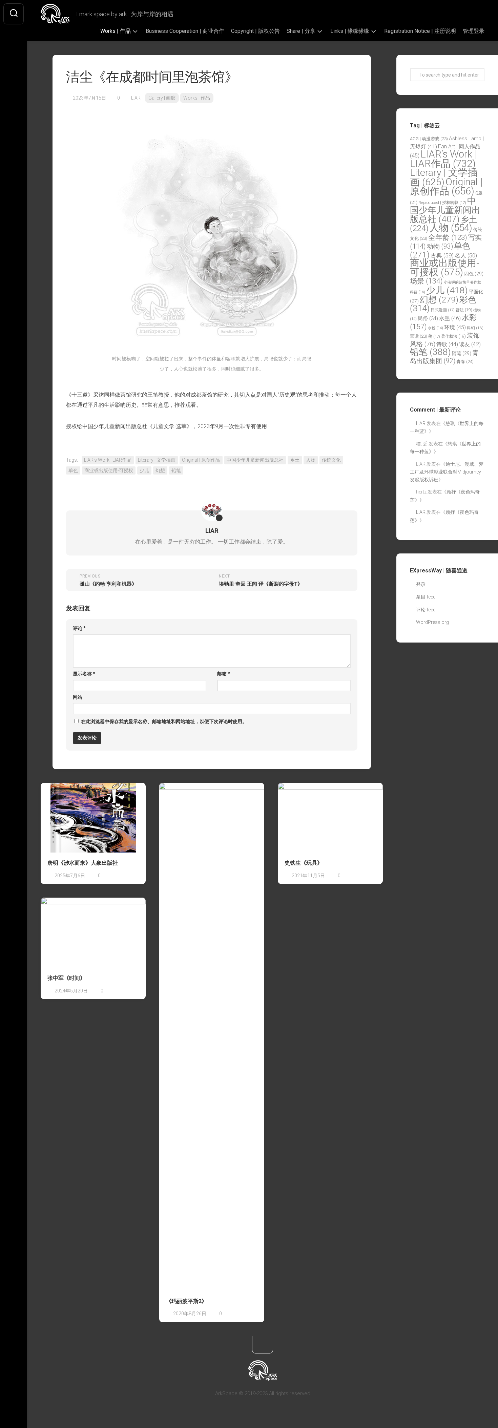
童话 (418, 336)
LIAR (136, 98)
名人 (466, 255)
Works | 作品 (115, 31)
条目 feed (426, 597)
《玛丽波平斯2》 (186, 1301)
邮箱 (223, 673)
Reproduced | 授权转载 (442, 202)
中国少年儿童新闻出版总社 (255, 460)
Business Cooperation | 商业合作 (185, 31)
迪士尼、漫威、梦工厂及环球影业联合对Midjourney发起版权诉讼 (446, 471)
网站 (77, 697)
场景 (426, 281)
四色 (473, 273)
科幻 (475, 328)
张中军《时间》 (66, 978)
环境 (455, 327)
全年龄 (447, 237)
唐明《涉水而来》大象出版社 (82, 863)
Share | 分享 (301, 31)
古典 (442, 255)
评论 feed (426, 609)
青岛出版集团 (444, 357)
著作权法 (453, 336)
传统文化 (331, 460)
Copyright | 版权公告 (255, 31)
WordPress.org (432, 622)
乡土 (294, 460)
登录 (421, 584)
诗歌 (447, 344)
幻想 (160, 470)
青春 (465, 361)
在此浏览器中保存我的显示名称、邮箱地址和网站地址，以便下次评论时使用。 (164, 721)
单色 (73, 470)
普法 (464, 310)
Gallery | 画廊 (161, 98)
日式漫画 (443, 310)
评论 (79, 628)
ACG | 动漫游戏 (429, 138)
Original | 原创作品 (201, 460)
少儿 (144, 470)
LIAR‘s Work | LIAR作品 (107, 460)
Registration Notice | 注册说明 (420, 31)
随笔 (461, 353)
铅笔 (176, 470)
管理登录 (473, 31)
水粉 (435, 328)
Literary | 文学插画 (156, 460)
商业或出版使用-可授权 (108, 470)
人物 (310, 460)
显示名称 (84, 673)
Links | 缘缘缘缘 (349, 31)
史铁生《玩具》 (304, 863)
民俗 (428, 318)
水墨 (450, 318)
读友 (470, 344)
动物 (440, 246)
